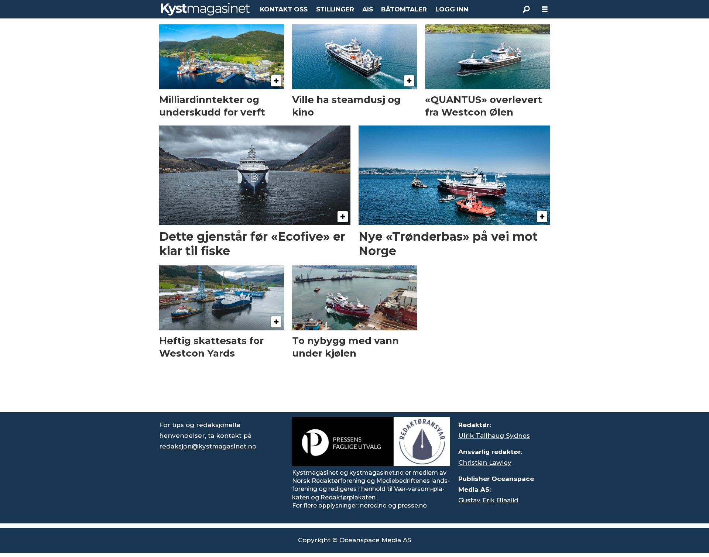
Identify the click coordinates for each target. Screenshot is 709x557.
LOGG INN (451, 9)
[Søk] (526, 9)
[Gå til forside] (205, 9)
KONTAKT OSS (284, 9)
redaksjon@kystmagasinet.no (207, 446)
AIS (367, 9)
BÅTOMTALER (404, 9)
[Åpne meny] (545, 9)
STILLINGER (335, 9)
